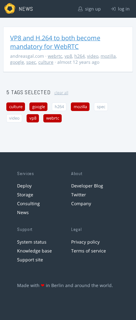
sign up (92, 9)
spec (31, 62)
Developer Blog (87, 186)
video (92, 56)
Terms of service (88, 251)
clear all (61, 92)
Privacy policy (85, 242)
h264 (79, 56)
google (17, 62)
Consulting (28, 203)
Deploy (24, 186)
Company (81, 203)
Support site (30, 260)
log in (123, 9)
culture (45, 62)
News (23, 212)
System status (31, 242)
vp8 (68, 56)
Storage (25, 195)
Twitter (78, 195)
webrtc (55, 56)
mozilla (108, 56)
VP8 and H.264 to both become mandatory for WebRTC (55, 42)
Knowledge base (34, 251)
